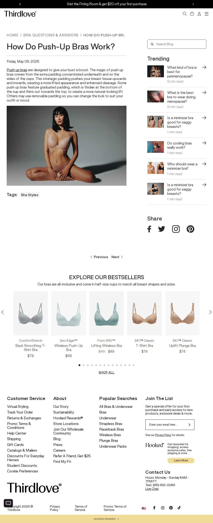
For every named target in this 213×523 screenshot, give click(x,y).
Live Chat (152, 489)
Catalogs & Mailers (22, 450)
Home (13, 35)
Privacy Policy (163, 435)
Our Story (60, 407)
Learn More (181, 460)
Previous (101, 257)
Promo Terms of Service (115, 508)
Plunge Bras (108, 441)
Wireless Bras (110, 435)
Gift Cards (15, 445)
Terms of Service (81, 508)
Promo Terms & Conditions (19, 426)
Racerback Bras (111, 429)
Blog (57, 439)
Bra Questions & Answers (51, 35)
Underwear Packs (113, 446)
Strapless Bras (110, 424)
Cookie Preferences (22, 471)
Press (57, 445)
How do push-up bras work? (113, 35)
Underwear (107, 418)
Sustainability (63, 412)
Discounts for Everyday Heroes (25, 458)
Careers (59, 450)
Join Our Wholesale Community (68, 431)
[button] (106, 519)
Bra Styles (29, 195)
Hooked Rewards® (68, 418)
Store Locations (66, 424)
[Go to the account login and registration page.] (199, 14)
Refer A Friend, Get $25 (72, 456)
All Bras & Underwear (116, 407)
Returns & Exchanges (24, 418)
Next (115, 257)
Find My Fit (62, 462)
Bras (102, 412)
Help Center (16, 433)
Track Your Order (20, 412)
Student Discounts (22, 466)
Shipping (14, 439)
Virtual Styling (17, 407)
